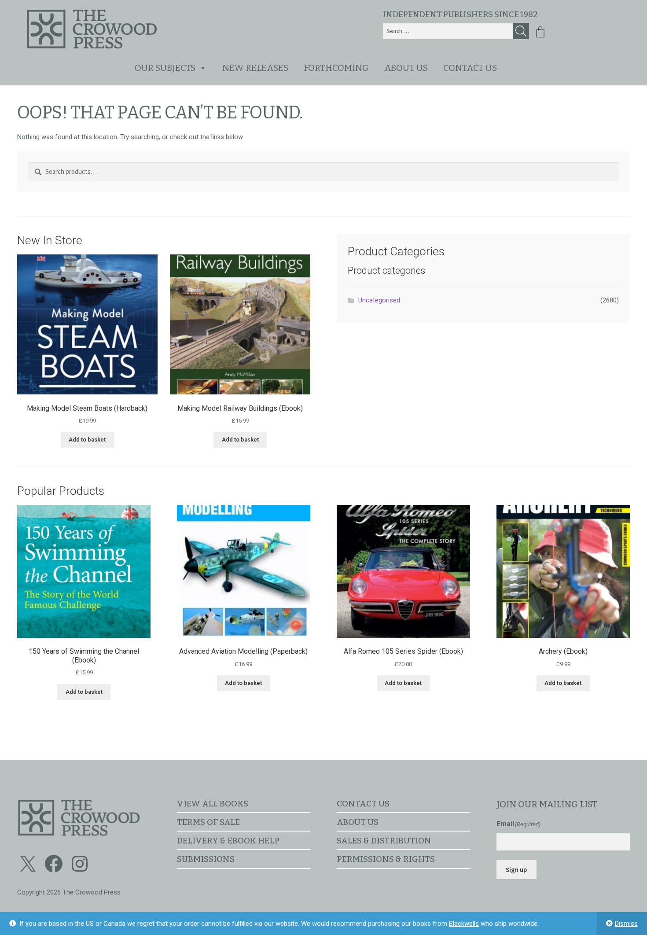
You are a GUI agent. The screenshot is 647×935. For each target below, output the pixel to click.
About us (406, 68)
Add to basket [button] (87, 439)
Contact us (470, 68)
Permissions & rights (386, 859)
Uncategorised (379, 300)
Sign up (516, 869)
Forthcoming (336, 68)
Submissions (206, 859)
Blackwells (464, 924)
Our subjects (165, 68)
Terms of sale (208, 822)
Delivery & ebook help (228, 841)
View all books (212, 804)
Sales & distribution (384, 841)
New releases (255, 68)
